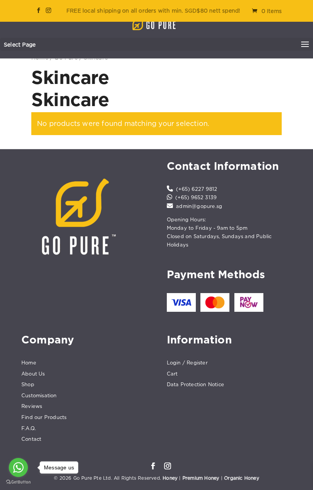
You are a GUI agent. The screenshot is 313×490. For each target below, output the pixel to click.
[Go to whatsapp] (18, 467)
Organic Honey (241, 477)
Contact (31, 439)
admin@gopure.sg (199, 206)
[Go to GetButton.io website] (18, 482)
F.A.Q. (28, 428)
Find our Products (43, 417)
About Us (33, 373)
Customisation (39, 395)
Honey (170, 477)
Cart (172, 373)
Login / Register (187, 362)
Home (28, 362)
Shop (27, 384)
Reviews (31, 406)
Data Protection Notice (195, 384)
